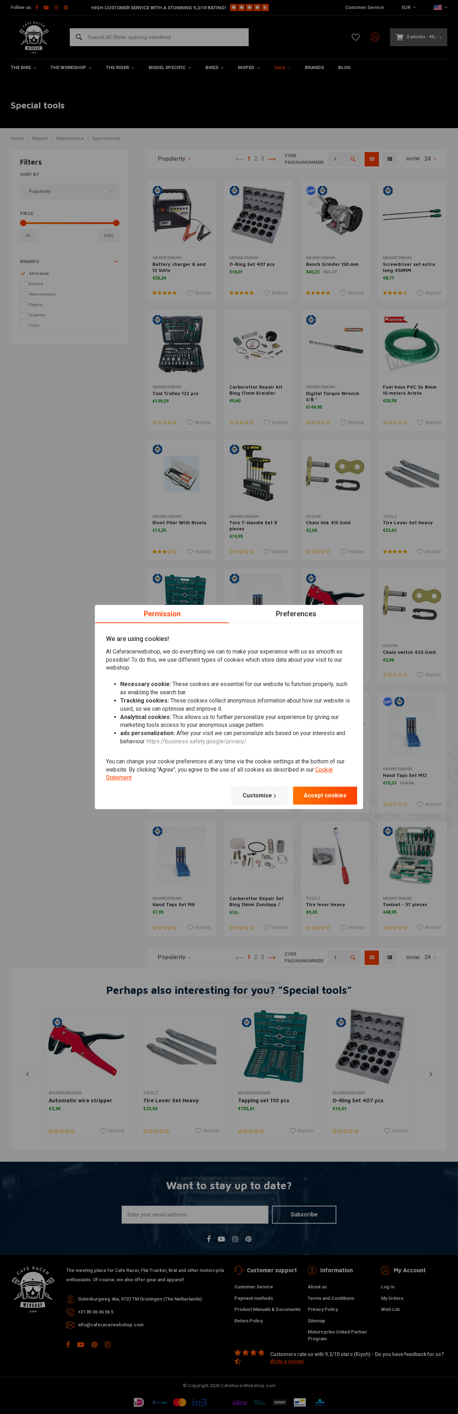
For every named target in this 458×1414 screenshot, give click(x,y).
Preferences (296, 613)
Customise (257, 795)
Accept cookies (325, 795)
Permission (162, 613)
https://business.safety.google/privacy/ (197, 741)
